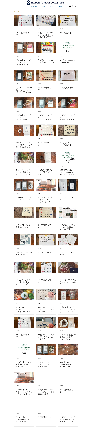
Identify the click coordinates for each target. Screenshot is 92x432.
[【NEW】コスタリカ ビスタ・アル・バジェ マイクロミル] (46, 102)
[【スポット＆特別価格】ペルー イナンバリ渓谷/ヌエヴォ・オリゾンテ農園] (24, 75)
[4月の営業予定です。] (24, 322)
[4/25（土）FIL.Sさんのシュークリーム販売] (68, 267)
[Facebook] (72, 6)
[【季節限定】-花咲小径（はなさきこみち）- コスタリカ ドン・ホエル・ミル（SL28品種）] (68, 294)
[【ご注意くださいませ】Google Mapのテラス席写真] (68, 212)
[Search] (76, 6)
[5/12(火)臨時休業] (46, 239)
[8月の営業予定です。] (46, 75)
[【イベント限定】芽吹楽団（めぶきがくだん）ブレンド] (68, 322)
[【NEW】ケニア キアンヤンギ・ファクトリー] (24, 185)
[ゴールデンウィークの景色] (68, 239)
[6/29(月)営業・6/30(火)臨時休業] (68, 130)
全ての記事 (17, 11)
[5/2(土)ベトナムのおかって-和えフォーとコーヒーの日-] (24, 267)
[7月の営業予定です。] (46, 130)
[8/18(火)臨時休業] (68, 20)
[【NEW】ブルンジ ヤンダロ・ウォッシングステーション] (24, 102)
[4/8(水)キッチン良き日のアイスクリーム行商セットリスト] (46, 294)
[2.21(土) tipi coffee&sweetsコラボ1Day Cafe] (24, 404)
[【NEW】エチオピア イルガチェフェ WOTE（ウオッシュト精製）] (24, 47)
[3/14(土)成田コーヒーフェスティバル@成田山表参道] (46, 377)
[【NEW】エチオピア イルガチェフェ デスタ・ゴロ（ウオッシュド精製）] (68, 404)
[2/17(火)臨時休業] (46, 404)
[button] (76, 11)
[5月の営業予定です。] (46, 267)
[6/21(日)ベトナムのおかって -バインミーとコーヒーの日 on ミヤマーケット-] (46, 185)
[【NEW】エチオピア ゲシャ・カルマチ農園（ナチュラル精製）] (68, 102)
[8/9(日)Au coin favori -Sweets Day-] (68, 47)
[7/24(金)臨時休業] (68, 75)
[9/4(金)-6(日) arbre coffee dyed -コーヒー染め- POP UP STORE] (46, 20)
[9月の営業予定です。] (24, 20)
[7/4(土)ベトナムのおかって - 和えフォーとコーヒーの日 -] (24, 157)
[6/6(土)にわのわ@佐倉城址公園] (24, 239)
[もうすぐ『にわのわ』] (68, 185)
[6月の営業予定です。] (46, 212)
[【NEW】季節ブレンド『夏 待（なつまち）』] (46, 157)
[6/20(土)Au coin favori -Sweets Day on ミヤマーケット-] (68, 157)
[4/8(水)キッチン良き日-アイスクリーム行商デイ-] (46, 322)
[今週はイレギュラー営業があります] (24, 212)
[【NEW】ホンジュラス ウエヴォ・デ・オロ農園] (46, 349)
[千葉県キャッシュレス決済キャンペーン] (46, 47)
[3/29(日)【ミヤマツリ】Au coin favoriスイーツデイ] (24, 349)
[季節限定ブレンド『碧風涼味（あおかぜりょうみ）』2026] (24, 130)
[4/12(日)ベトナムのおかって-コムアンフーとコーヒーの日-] (24, 294)
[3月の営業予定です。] (68, 377)
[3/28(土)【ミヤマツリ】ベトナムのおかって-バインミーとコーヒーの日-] (24, 377)
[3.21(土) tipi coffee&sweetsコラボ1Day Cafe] (68, 349)
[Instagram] (70, 6)
